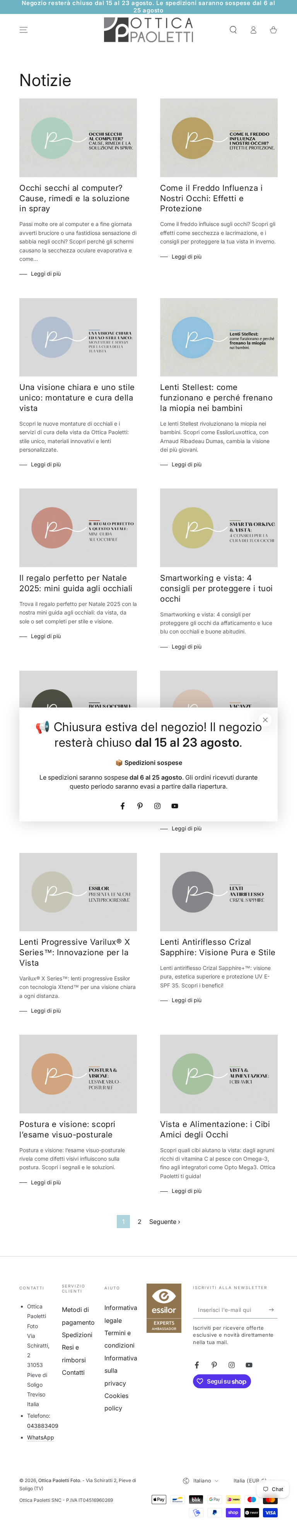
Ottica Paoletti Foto (59, 1480)
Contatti (73, 1372)
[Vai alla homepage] (148, 29)
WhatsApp (40, 1437)
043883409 (42, 1425)
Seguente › (164, 1221)
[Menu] (24, 29)
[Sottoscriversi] (273, 1309)
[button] (233, 29)
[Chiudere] (265, 719)
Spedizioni (77, 1335)
